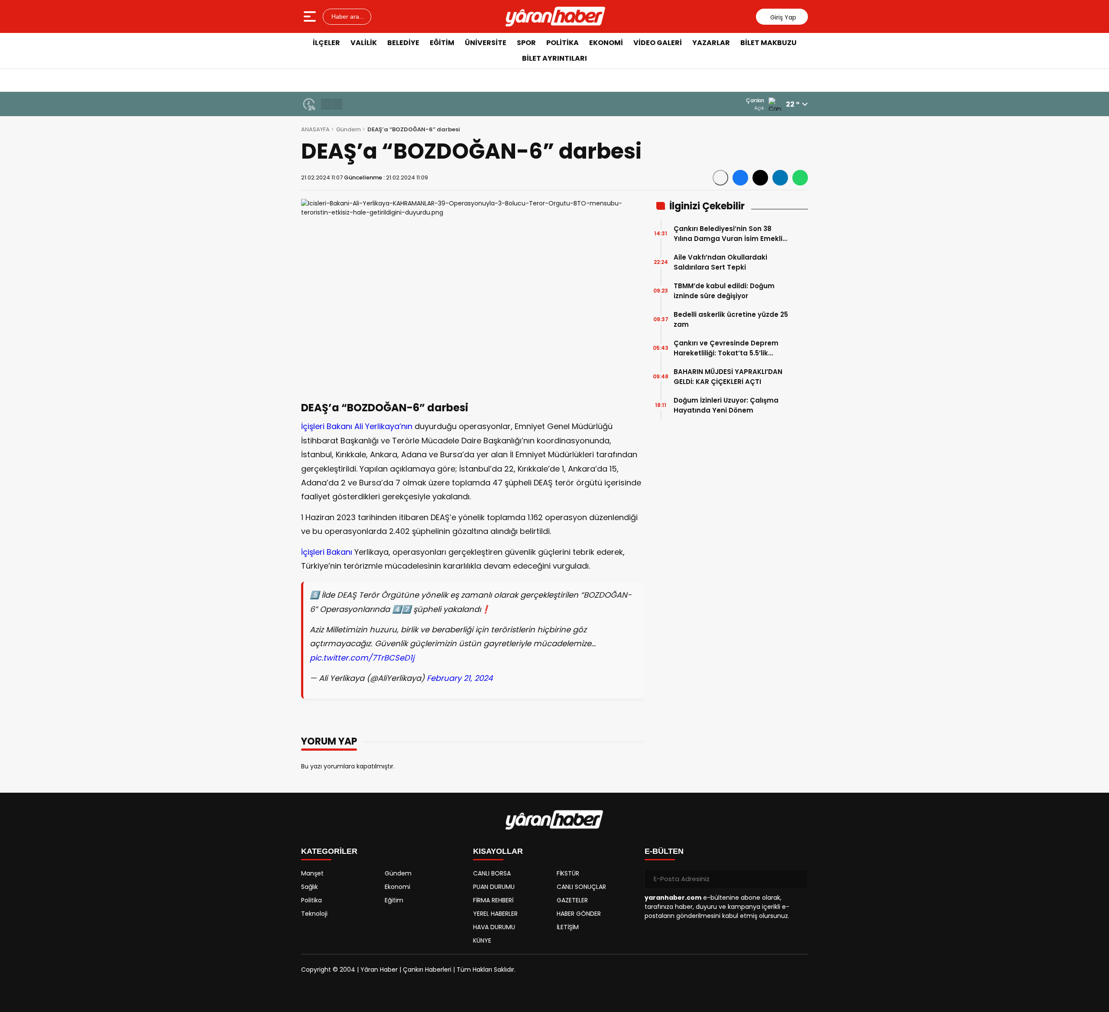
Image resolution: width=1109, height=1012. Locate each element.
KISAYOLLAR (498, 851)
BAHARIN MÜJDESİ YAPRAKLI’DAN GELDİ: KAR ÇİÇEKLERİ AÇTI (728, 376)
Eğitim (442, 43)
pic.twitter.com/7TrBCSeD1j (362, 657)
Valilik (363, 43)
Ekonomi (606, 43)
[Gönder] (798, 879)
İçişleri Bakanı (326, 552)
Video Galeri (657, 43)
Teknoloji (314, 913)
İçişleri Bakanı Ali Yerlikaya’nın (356, 426)
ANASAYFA (315, 129)
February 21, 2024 (460, 678)
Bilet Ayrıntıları (554, 58)
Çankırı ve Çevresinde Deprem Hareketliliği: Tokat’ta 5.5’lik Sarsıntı (726, 348)
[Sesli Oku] (720, 177)
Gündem (348, 129)
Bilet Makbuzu (768, 43)
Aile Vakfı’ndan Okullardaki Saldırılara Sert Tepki (720, 262)
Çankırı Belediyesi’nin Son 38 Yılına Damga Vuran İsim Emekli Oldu (728, 234)
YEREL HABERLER (495, 913)
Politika (562, 43)
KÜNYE (482, 940)
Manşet (312, 873)
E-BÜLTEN (664, 851)
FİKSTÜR (568, 873)
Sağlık (309, 886)
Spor (526, 43)
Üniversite (485, 43)
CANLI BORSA (492, 873)
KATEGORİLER (329, 851)
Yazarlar (711, 43)
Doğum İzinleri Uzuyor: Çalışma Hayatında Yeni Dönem (726, 405)
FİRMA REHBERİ (493, 900)
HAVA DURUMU (494, 927)
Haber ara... (347, 16)
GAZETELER (572, 900)
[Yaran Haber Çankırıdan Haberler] (555, 16)
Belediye (403, 43)
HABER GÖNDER (579, 913)
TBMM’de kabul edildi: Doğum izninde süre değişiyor (724, 290)
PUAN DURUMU (494, 886)
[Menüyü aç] (311, 16)
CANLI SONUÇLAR (581, 886)
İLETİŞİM (568, 927)
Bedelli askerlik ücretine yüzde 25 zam (731, 319)
